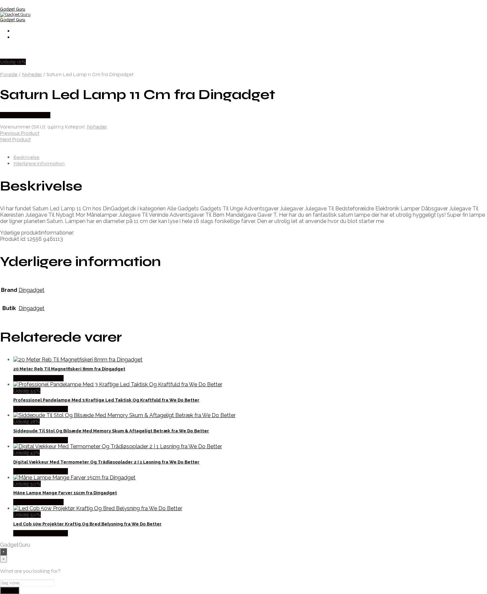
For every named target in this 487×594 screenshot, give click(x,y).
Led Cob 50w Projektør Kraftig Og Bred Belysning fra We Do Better (87, 523)
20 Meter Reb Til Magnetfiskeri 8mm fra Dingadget (69, 368)
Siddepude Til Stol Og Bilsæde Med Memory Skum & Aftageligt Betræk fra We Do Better (111, 430)
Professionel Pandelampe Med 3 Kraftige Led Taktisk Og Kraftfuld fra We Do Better (106, 400)
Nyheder (32, 74)
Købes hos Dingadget (25, 115)
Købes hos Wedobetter (40, 409)
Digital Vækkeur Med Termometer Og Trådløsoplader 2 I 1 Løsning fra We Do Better (106, 461)
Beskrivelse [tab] (26, 157)
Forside (9, 74)
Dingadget (31, 290)
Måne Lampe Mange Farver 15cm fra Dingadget (65, 492)
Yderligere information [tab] (39, 163)
